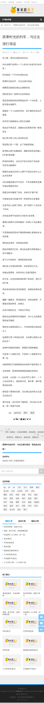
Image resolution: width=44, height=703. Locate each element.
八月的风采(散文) (10, 554)
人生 (19, 487)
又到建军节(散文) (10, 558)
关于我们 (3, 2)
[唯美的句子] (22, 10)
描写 (35, 498)
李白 (5, 502)
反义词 (6, 491)
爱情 (17, 502)
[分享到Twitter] (28, 419)
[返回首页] (41, 617)
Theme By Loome (22, 700)
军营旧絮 (7, 546)
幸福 (23, 494)
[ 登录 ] (11, 460)
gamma (17, 412)
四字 (11, 494)
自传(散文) (8, 538)
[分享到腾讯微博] (19, 419)
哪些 (5, 494)
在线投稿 (19, 2)
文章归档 (27, 2)
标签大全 (34, 2)
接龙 (29, 498)
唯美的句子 (8, 52)
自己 (17, 506)
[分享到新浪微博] (14, 419)
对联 (17, 494)
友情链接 (11, 2)
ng (4, 487)
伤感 (31, 487)
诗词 (35, 506)
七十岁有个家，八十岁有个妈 (15, 562)
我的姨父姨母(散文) (11, 550)
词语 (23, 506)
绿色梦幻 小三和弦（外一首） (15, 534)
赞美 (5, 509)
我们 (23, 498)
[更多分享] (30, 419)
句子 (26, 491)
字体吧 (25, 697)
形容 (35, 494)
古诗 (13, 491)
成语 (17, 498)
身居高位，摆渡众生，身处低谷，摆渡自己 (23, 437)
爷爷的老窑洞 (9, 542)
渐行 (26, 412)
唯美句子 (8, 25)
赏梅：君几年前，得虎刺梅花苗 (16, 530)
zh (14, 487)
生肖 (23, 502)
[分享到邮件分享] (24, 419)
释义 (25, 509)
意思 (11, 498)
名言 (32, 491)
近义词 (12, 509)
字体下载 (20, 697)
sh (9, 487)
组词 (5, 506)
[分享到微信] (17, 419)
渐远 (32, 412)
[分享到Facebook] (25, 419)
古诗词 (19, 491)
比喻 (11, 502)
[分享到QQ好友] (21, 419)
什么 (25, 487)
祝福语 (36, 502)
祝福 (29, 502)
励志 (37, 487)
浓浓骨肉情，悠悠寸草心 (13, 526)
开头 (29, 494)
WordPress (36, 691)
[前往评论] (41, 623)
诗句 (29, 506)
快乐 (5, 498)
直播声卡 (31, 697)
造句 (19, 509)
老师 (11, 506)
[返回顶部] (41, 629)
